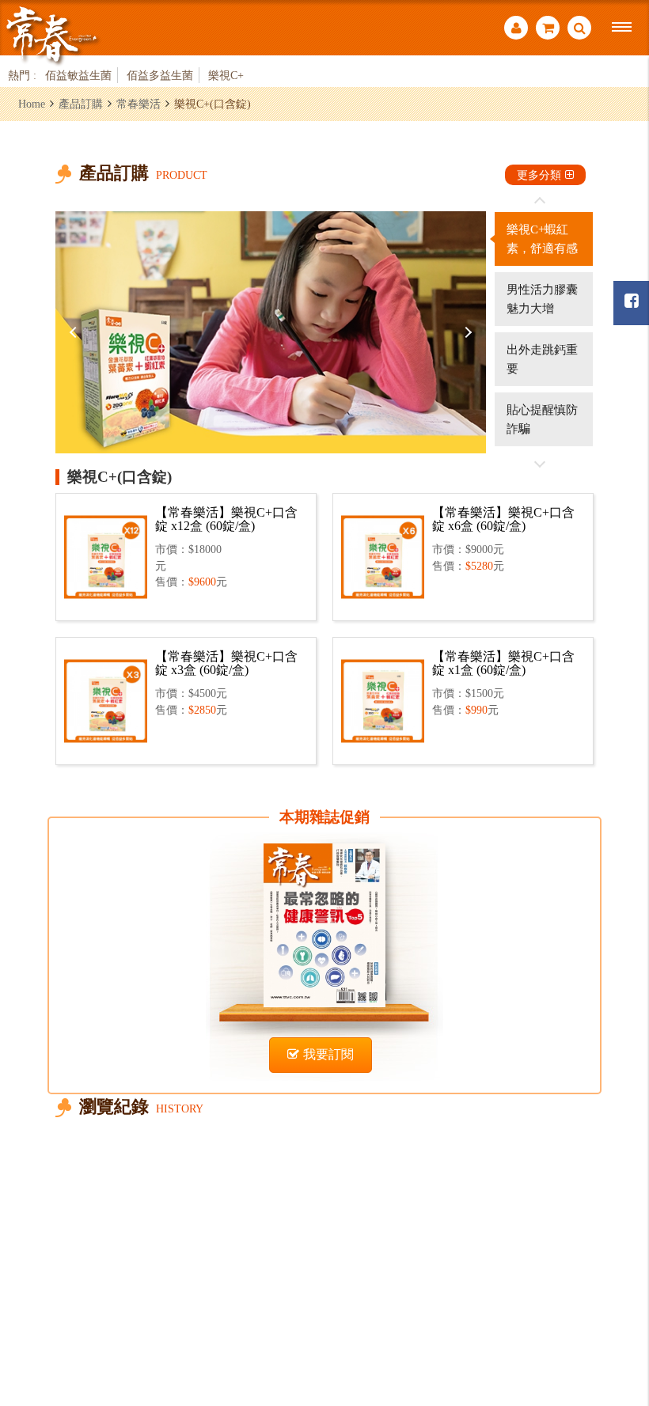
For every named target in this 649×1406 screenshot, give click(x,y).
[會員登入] (516, 30)
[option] (270, 332)
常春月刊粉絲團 (631, 303)
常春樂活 (138, 103)
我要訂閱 (328, 1054)
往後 (540, 464)
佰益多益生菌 (160, 75)
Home (31, 103)
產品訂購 (81, 103)
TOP (617, 1307)
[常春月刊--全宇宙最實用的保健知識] (51, 34)
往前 (540, 201)
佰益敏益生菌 (78, 75)
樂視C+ (226, 75)
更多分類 (539, 175)
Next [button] (466, 332)
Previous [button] (75, 332)
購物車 (547, 30)
